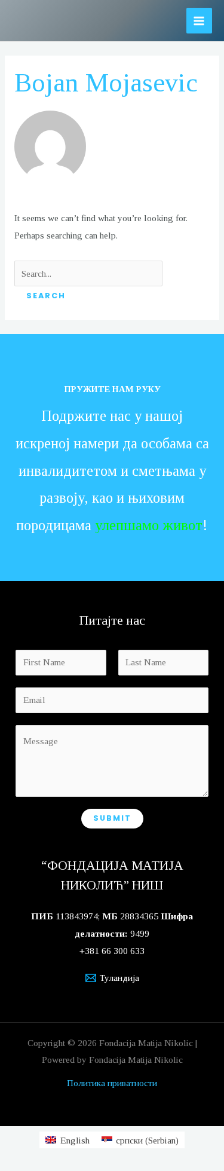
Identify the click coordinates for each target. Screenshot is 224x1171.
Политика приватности (112, 1083)
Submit (112, 818)
